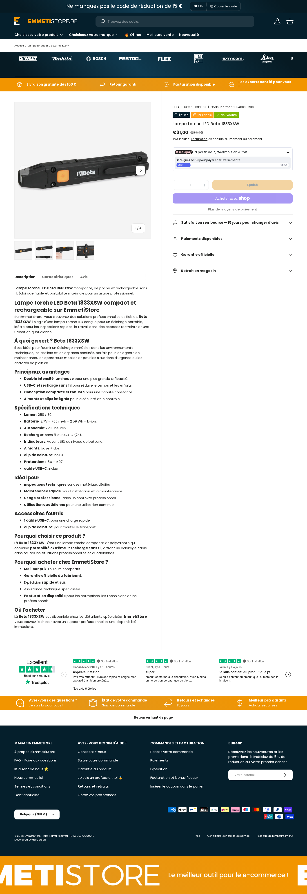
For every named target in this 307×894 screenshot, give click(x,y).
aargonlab (39, 839)
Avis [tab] (84, 276)
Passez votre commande (171, 751)
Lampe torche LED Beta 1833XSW (48, 45)
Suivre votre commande (98, 760)
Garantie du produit (94, 769)
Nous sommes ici (28, 777)
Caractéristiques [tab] (57, 276)
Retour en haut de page (153, 717)
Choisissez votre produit (36, 34)
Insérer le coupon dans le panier (177, 786)
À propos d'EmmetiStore (34, 751)
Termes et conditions (32, 786)
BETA (176, 107)
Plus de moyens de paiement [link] (232, 209)
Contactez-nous (92, 751)
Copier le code (225, 6)
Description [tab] (24, 276)
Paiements (159, 760)
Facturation (199, 139)
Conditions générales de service (228, 836)
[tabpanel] (82, 457)
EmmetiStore (32, 836)
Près (197, 836)
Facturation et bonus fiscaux (174, 777)
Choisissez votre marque (91, 34)
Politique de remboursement (275, 836)
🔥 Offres (133, 34)
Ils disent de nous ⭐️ (31, 769)
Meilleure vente (160, 34)
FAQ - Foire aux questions (35, 760)
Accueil (19, 45)
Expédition (158, 769)
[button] (290, 21)
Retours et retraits (93, 786)
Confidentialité (27, 794)
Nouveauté (189, 34)
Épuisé (252, 185)
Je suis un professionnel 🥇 (100, 777)
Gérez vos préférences (97, 794)
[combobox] (175, 21)
